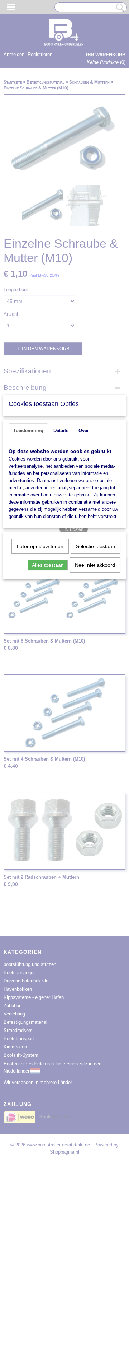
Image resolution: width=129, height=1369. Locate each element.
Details (60, 430)
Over (83, 430)
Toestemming (28, 430)
